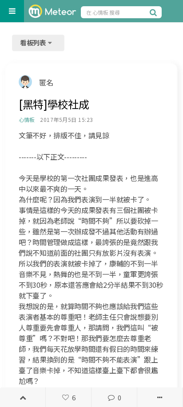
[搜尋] (154, 12)
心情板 (26, 119)
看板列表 (34, 42)
